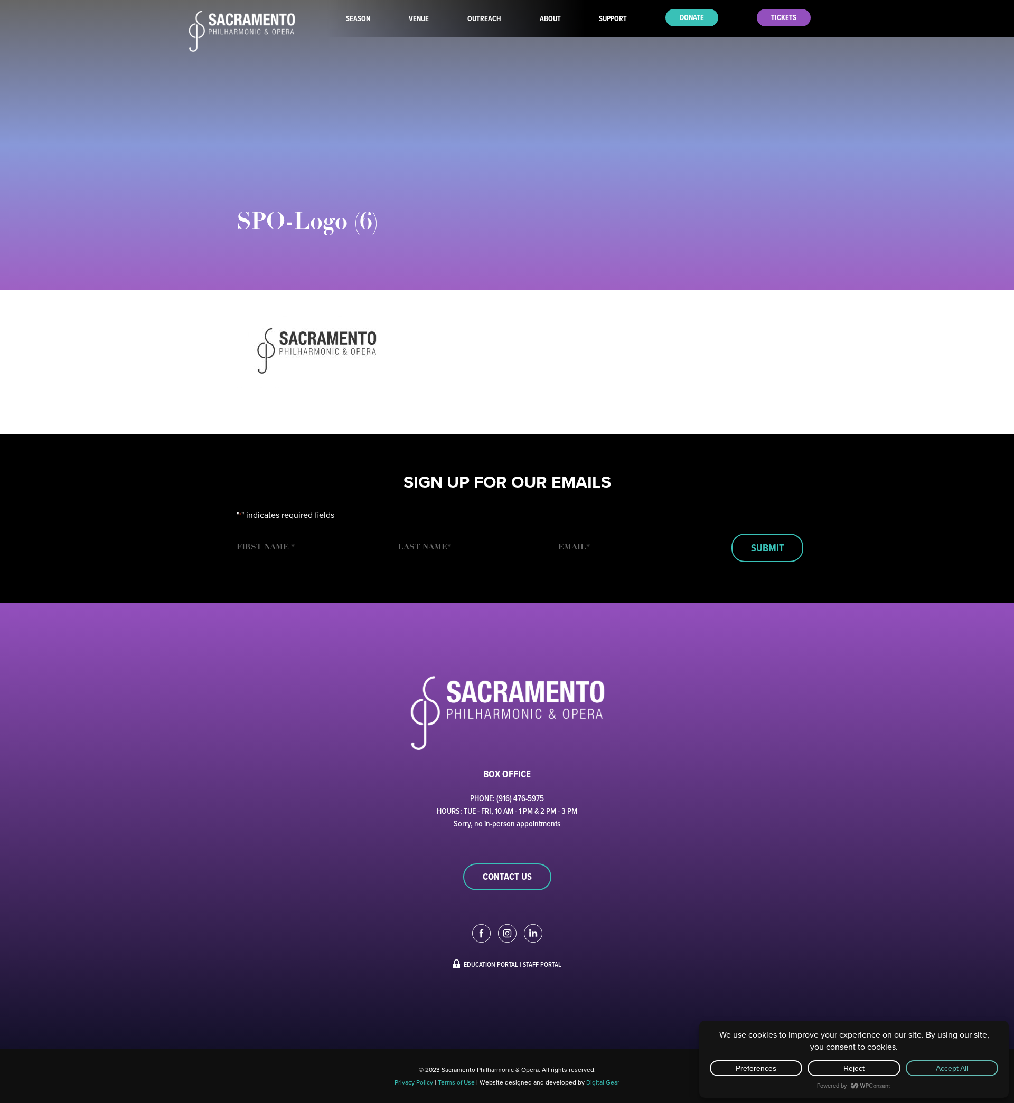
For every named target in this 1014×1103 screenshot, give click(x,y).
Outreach (484, 18)
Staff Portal (542, 964)
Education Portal (491, 964)
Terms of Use (456, 1082)
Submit (767, 548)
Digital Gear (602, 1082)
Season (358, 18)
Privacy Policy (414, 1082)
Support (613, 18)
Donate (692, 17)
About (550, 18)
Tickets (783, 17)
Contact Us (507, 876)
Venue (419, 18)
